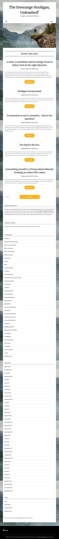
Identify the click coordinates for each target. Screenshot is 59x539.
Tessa (36, 69)
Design (6, 261)
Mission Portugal (8, 294)
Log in (5, 501)
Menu (51, 21)
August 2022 (7, 435)
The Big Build (7, 336)
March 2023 (7, 412)
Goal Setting (7, 284)
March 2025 (7, 373)
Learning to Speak (8, 290)
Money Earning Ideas (9, 297)
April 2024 (6, 386)
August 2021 (7, 461)
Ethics (5, 264)
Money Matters (8, 300)
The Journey (7, 343)
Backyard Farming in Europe (11, 241)
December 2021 (8, 448)
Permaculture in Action (9, 317)
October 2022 (7, 428)
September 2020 (8, 491)
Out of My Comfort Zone (10, 307)
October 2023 (7, 396)
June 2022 (6, 438)
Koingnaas (6, 287)
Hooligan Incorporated (29, 91)
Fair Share (6, 271)
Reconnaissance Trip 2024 (10, 330)
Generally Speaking (9, 281)
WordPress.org (8, 511)
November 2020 (8, 487)
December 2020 (8, 484)
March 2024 (7, 389)
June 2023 (6, 405)
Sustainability (7, 333)
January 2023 (7, 419)
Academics (6, 238)
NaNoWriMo (7, 303)
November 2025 (8, 369)
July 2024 (6, 379)
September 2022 (8, 432)
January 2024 (7, 392)
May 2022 (6, 441)
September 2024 (8, 376)
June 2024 (6, 383)
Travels (6, 353)
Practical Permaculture (9, 320)
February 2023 (7, 415)
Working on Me (8, 356)
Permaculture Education (10, 313)
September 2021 (8, 458)
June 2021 (6, 468)
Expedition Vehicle (8, 267)
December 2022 (8, 422)
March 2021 (7, 477)
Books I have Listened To (10, 245)
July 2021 (6, 464)
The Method (7, 346)
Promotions (7, 323)
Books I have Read (8, 248)
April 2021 (6, 474)
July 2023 (6, 402)
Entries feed (7, 504)
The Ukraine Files (8, 349)
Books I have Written (9, 251)
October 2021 (7, 455)
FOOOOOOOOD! (8, 274)
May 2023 (6, 409)
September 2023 (8, 399)
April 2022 (6, 445)
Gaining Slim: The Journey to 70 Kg (12, 277)
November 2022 (8, 425)
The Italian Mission (8, 339)
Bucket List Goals (8, 254)
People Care (7, 310)
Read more (29, 82)
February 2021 (7, 481)
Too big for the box (29, 144)
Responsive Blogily (42, 537)
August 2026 (7, 366)
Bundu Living (7, 258)
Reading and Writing (9, 326)
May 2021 (6, 471)
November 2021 (8, 451)
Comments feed (8, 507)
